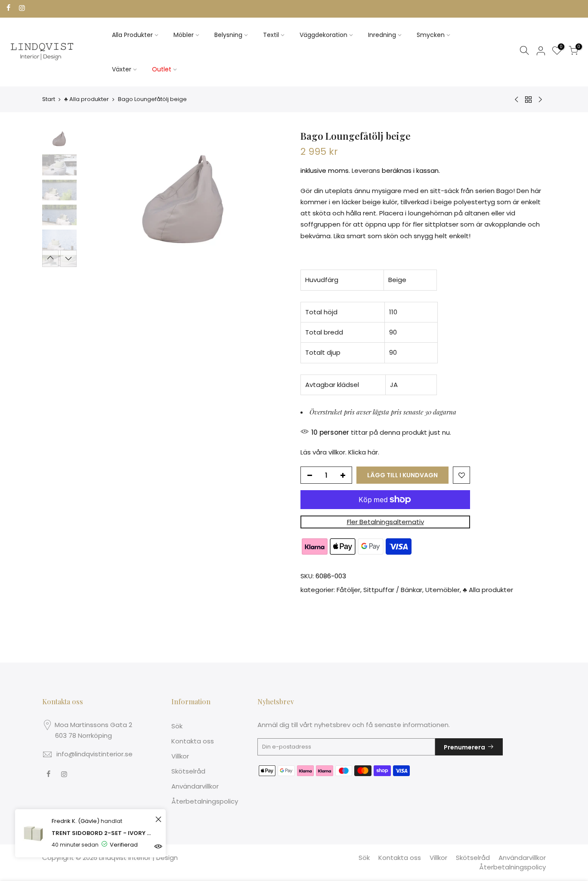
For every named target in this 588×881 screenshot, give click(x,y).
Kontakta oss (192, 741)
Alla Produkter (132, 35)
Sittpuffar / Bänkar (392, 589)
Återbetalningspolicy (204, 801)
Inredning (382, 35)
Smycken (431, 35)
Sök (177, 726)
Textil (271, 35)
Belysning (228, 35)
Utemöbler (442, 589)
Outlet (161, 69)
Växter (121, 69)
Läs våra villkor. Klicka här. (339, 452)
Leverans (366, 170)
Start (48, 99)
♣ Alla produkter (86, 99)
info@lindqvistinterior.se (94, 753)
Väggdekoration (323, 35)
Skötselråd (188, 771)
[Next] (272, 198)
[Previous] (96, 198)
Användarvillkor (195, 786)
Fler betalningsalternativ (385, 521)
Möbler (183, 35)
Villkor (180, 756)
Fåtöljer (348, 589)
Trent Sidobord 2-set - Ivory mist (102, 833)
